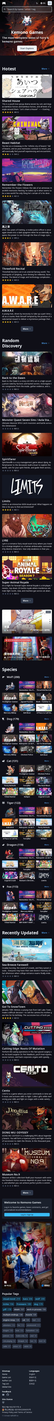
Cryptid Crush (44, 797)
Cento (6, 1090)
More (44, 68)
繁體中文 (32, 1380)
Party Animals (10, 786)
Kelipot (27, 797)
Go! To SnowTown (44, 744)
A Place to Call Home (44, 713)
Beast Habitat (11, 143)
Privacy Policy (8, 1412)
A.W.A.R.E (8, 310)
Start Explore (27, 48)
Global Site (6, 1387)
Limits (6, 501)
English (32, 1374)
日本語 (32, 1383)
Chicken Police (27, 755)
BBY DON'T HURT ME (27, 922)
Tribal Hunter (10, 797)
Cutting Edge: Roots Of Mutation (23, 1048)
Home (4, 1374)
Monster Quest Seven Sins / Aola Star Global (26, 420)
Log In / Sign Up (27, 1214)
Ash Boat (27, 713)
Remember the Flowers (17, 185)
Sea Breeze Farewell (15, 965)
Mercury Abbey (10, 713)
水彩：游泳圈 (12, 627)
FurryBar (27, 786)
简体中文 (32, 1377)
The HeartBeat (44, 786)
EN (44, 3)
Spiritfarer (9, 459)
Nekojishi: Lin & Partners (27, 744)
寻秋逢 (8, 654)
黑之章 (6, 226)
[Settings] (50, 3)
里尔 (6, 1282)
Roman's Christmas (27, 881)
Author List (7, 1380)
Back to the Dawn (13, 378)
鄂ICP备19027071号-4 (11, 1407)
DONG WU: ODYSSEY (15, 1132)
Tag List (5, 1383)
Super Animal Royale (15, 582)
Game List (6, 1377)
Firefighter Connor (10, 702)
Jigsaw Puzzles (27, 702)
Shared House (11, 101)
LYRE (5, 540)
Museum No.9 (11, 1174)
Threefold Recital (13, 268)
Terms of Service (25, 1412)
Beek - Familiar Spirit (44, 702)
